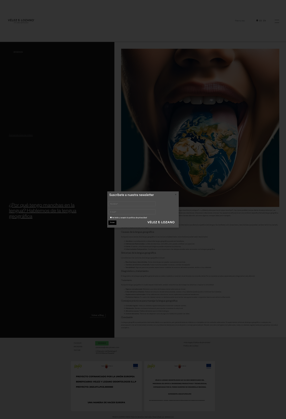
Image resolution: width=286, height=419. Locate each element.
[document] (143, 209)
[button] (176, 194)
